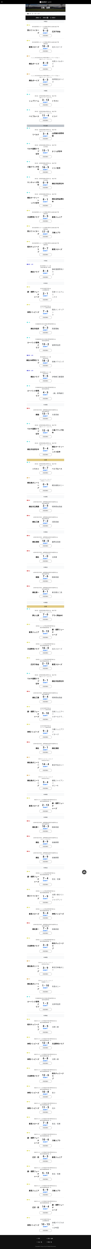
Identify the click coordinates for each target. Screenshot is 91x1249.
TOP (30, 13)
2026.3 (37, 17)
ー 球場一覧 (49, 1242)
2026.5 (53, 17)
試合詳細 (45, 35)
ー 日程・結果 (49, 1238)
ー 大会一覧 (39, 1242)
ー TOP (38, 1238)
